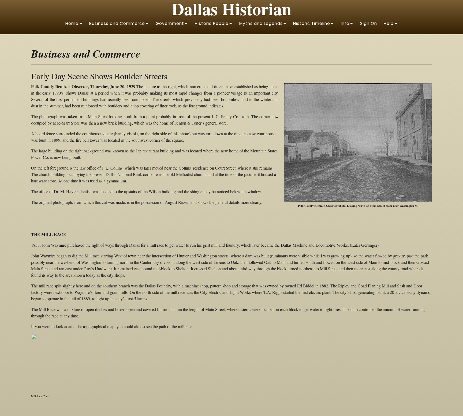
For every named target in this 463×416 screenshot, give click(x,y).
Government (170, 23)
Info (345, 23)
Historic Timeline (311, 23)
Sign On (368, 23)
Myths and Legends (261, 23)
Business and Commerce (117, 23)
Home (72, 23)
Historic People (212, 23)
